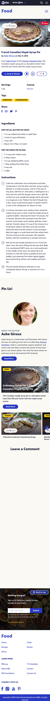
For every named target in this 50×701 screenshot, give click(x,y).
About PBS (5, 669)
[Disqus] (25, 484)
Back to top (41, 592)
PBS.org (4, 664)
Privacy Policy (32, 614)
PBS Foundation (7, 673)
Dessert (30, 89)
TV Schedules (32, 664)
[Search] (41, 2)
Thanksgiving (21, 100)
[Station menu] (25, 2)
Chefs (29, 642)
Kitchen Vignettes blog (31, 61)
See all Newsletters (16, 622)
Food (6, 11)
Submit (36, 610)
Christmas (7, 100)
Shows (4, 652)
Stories (30, 647)
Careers (30, 669)
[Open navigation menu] (46, 3)
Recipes (4, 647)
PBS (5, 2)
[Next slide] (47, 427)
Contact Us (31, 673)
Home (4, 642)
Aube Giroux (9, 56)
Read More (9, 358)
